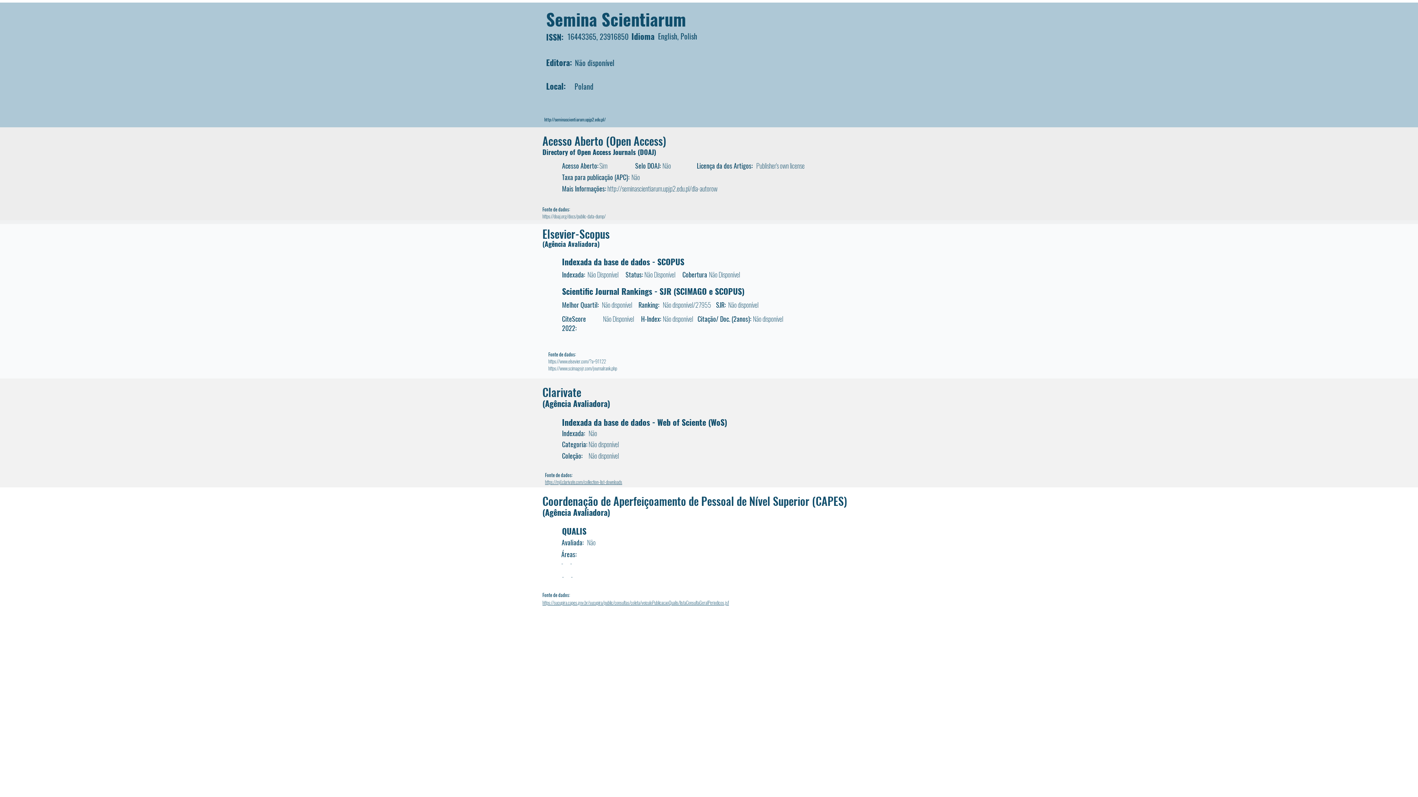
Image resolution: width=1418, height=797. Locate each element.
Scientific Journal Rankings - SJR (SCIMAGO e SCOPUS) (653, 291)
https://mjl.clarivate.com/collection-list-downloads (583, 482)
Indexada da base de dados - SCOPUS (623, 262)
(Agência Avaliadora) (571, 244)
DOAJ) (648, 152)
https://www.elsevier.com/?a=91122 (577, 361)
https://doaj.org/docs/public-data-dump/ (574, 216)
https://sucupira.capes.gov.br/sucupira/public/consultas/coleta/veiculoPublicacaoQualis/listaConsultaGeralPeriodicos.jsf (635, 602)
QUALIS (574, 531)
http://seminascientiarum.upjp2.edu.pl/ (575, 119)
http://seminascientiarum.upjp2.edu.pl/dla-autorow (662, 188)
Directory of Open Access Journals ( (591, 152)
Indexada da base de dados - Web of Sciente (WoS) (644, 422)
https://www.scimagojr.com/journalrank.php (582, 368)
